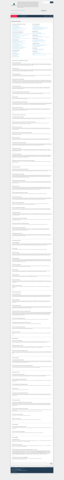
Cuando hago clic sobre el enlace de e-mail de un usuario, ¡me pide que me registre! (21, 38)
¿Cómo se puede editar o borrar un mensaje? (17, 41)
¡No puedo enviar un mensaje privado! (36, 32)
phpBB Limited (38, 440)
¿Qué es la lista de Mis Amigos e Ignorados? (37, 36)
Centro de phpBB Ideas (43, 445)
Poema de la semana (43, 10)
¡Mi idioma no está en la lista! (15, 35)
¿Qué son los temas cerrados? (15, 56)
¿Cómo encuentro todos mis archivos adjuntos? (37, 49)
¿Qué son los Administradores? (35, 25)
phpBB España (19, 469)
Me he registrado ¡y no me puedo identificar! (17, 27)
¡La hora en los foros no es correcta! (16, 34)
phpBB (48, 139)
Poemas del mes (19, 13)
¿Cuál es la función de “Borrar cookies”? (16, 30)
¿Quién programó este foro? (35, 52)
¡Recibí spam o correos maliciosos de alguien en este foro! (38, 33)
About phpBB (24, 441)
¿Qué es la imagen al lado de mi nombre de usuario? (18, 36)
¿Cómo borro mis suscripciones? (36, 46)
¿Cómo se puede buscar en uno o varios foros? (37, 39)
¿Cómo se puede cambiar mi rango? (16, 37)
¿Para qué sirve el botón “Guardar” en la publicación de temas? (19, 47)
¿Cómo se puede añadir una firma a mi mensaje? (17, 42)
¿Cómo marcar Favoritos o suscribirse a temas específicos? (38, 45)
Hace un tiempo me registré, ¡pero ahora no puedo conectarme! (19, 28)
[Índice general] (14, 4)
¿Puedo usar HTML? (14, 52)
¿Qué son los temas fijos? (15, 55)
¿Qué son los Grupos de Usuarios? (36, 26)
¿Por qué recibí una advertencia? (15, 46)
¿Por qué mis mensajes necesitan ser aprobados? (17, 48)
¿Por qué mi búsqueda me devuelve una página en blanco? (39, 40)
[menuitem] (18, 16)
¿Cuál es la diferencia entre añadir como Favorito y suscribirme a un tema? (40, 44)
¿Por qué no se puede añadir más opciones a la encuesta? (18, 43)
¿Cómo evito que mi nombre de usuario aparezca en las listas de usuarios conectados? (22, 33)
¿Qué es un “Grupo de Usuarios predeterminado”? (38, 29)
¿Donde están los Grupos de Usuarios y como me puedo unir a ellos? (40, 27)
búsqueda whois (27, 451)
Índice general (13, 466)
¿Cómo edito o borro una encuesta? (16, 44)
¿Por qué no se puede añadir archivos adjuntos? (17, 45)
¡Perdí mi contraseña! (14, 29)
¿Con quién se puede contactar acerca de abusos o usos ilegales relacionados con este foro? (41, 54)
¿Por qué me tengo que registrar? (16, 25)
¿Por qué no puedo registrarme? (15, 26)
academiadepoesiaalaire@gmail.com (23, 470)
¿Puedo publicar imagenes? (15, 53)
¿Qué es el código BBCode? (15, 51)
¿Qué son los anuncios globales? (16, 54)
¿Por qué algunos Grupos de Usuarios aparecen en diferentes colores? (40, 28)
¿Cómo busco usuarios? (35, 41)
